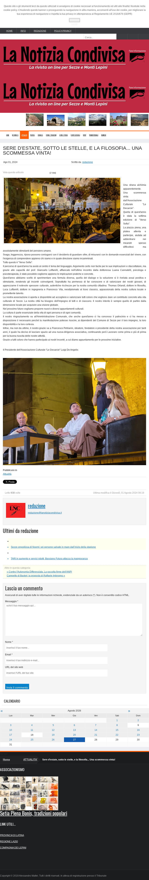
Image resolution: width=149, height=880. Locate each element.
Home (7, 135)
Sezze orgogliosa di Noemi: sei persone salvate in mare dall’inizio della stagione (53, 547)
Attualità (7, 474)
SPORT (84, 135)
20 (74, 735)
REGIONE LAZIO (9, 841)
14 (95, 730)
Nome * (9, 642)
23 (138, 735)
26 (53, 739)
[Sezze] (87, 120)
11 (32, 730)
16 (138, 730)
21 (95, 735)
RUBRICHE (103, 135)
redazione (87, 162)
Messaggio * (11, 601)
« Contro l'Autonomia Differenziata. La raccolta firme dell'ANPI (39, 571)
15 (117, 730)
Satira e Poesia (63, 135)
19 (53, 735)
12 (53, 730)
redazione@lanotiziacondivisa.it (45, 512)
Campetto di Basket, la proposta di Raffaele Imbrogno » (36, 575)
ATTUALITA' (24, 135)
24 (10, 739)
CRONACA (40, 135)
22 (117, 735)
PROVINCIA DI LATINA (12, 835)
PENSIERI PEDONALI (93, 135)
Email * (9, 654)
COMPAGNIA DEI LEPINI (13, 847)
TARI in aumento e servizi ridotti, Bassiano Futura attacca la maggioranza (49, 558)
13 (74, 730)
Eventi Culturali (75, 135)
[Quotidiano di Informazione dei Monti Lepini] (74, 57)
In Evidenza (15, 135)
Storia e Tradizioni (51, 135)
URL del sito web (14, 667)
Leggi (75, 24)
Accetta (74, 20)
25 (32, 739)
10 (10, 730)
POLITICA (32, 135)
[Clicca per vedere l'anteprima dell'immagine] (62, 210)
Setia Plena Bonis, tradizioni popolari (33, 813)
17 (10, 735)
